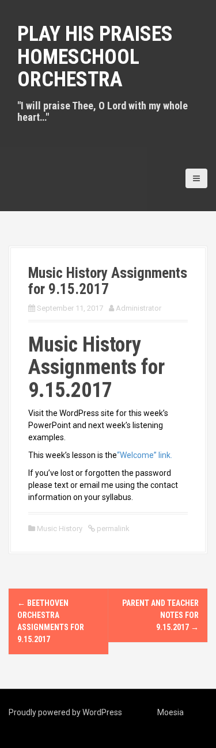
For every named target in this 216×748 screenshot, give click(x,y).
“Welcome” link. (144, 455)
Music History (59, 528)
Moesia (170, 712)
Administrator (138, 308)
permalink (112, 528)
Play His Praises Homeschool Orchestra (95, 56)
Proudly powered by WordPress (65, 712)
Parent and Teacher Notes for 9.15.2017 (160, 615)
